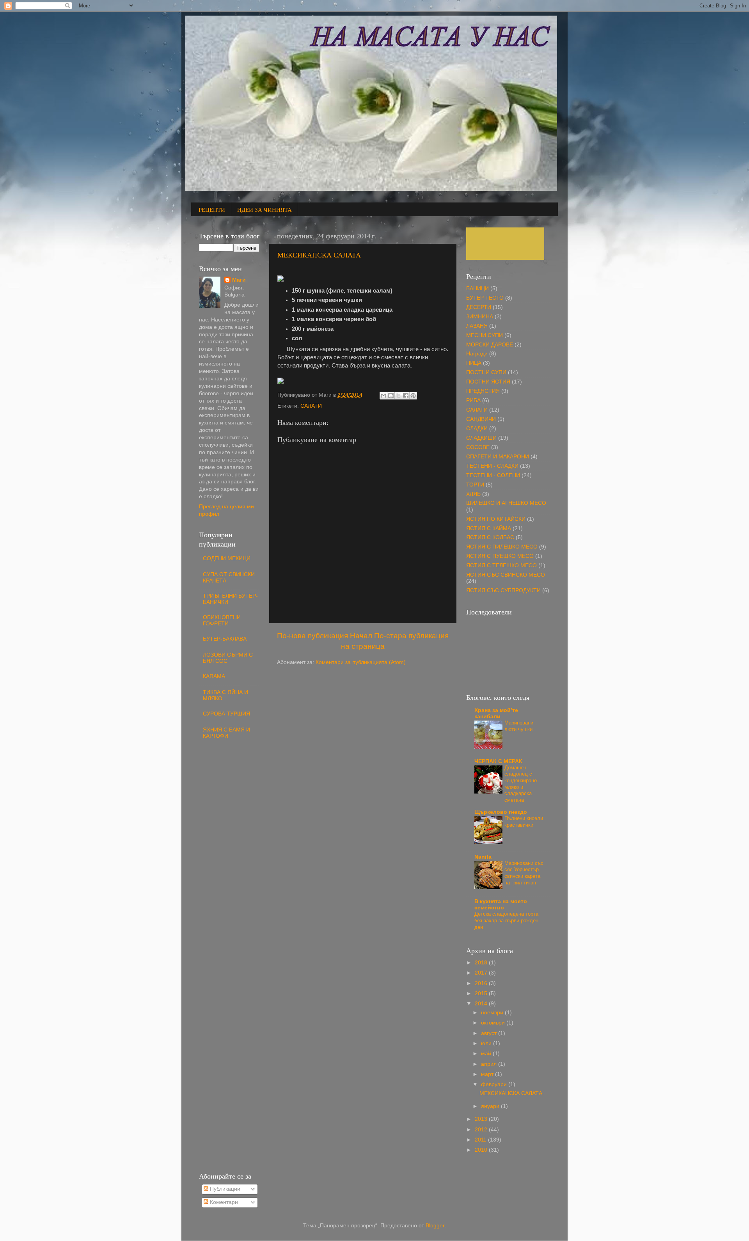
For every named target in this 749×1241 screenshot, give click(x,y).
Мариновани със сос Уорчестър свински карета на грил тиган (523, 873)
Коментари (223, 1202)
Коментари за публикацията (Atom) (361, 662)
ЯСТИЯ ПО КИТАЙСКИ (495, 519)
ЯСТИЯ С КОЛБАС (490, 537)
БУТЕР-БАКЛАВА (225, 639)
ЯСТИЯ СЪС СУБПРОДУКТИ (503, 590)
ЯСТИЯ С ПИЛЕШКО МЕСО (502, 547)
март (488, 1074)
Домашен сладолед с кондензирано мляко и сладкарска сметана (520, 784)
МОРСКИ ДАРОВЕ (489, 345)
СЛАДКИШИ (481, 438)
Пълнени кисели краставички (523, 821)
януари (491, 1106)
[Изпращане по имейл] (383, 395)
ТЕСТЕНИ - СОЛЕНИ (493, 475)
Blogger (435, 1226)
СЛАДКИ (477, 428)
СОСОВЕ (478, 447)
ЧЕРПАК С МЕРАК (498, 761)
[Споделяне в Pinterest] (413, 395)
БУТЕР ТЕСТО (485, 298)
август (489, 1033)
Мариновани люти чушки (518, 726)
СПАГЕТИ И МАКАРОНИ (497, 457)
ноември (493, 1013)
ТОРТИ (475, 485)
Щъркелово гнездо (500, 812)
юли (487, 1043)
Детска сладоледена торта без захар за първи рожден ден (506, 920)
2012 (482, 1130)
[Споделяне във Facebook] (406, 395)
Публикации (224, 1189)
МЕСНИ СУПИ (484, 335)
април (489, 1064)
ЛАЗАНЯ (477, 326)
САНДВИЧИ (481, 419)
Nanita (483, 857)
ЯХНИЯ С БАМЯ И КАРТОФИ (226, 733)
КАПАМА (214, 676)
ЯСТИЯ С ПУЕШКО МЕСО (500, 556)
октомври (493, 1023)
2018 (482, 963)
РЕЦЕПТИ (212, 209)
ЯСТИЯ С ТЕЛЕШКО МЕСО (501, 565)
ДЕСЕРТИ (478, 307)
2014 (482, 1004)
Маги (239, 280)
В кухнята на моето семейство (500, 904)
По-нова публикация (312, 636)
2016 (482, 983)
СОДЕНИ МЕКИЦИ (226, 558)
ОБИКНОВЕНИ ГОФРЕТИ (222, 620)
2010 (482, 1150)
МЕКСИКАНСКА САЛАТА (319, 254)
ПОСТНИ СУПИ (486, 372)
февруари (494, 1084)
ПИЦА (473, 363)
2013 (482, 1119)
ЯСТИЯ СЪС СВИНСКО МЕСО (505, 575)
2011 (481, 1140)
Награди (477, 354)
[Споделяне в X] (398, 395)
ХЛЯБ (473, 494)
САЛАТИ (311, 406)
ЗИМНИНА (479, 317)
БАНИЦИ (477, 288)
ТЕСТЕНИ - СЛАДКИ (492, 466)
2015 (482, 993)
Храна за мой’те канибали (496, 713)
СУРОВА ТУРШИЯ (226, 714)
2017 (482, 973)
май (487, 1053)
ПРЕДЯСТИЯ (483, 391)
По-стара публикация (411, 636)
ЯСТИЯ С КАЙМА (488, 528)
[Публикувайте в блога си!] (391, 395)
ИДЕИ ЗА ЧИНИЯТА (264, 209)
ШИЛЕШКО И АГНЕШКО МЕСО (506, 503)
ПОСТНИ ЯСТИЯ (488, 382)
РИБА (473, 400)
